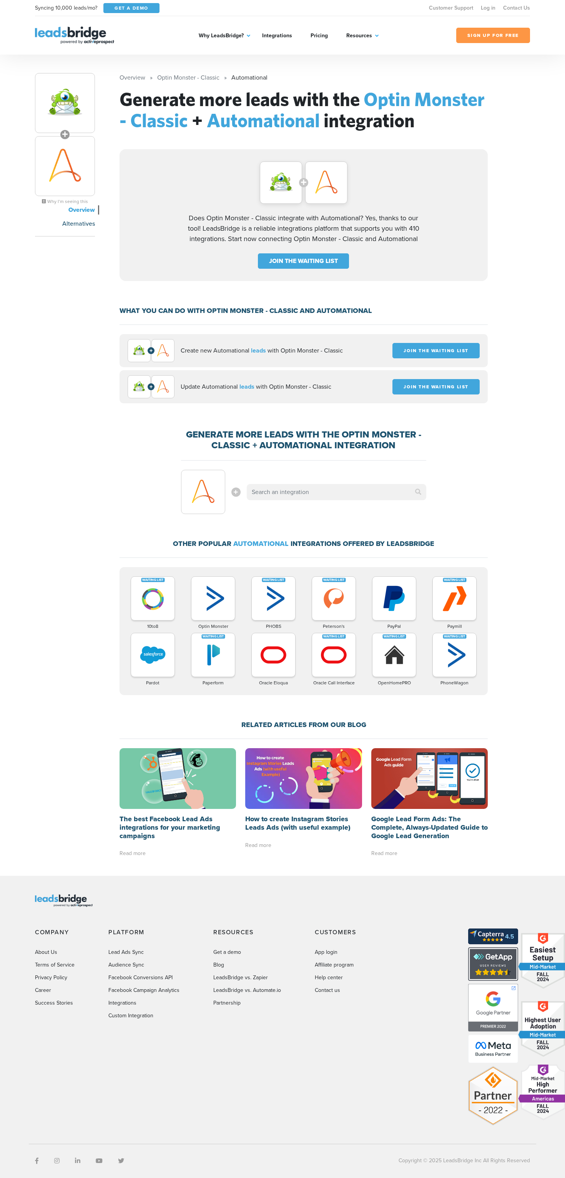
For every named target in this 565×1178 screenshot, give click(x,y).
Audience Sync (126, 965)
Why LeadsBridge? (221, 36)
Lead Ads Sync (126, 952)
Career (43, 990)
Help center (329, 977)
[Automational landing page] (65, 166)
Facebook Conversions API (140, 977)
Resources (359, 36)
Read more (133, 853)
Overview (81, 209)
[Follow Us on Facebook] (37, 1160)
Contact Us (516, 8)
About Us (46, 952)
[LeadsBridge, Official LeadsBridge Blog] (74, 34)
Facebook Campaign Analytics (143, 990)
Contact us (327, 990)
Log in (488, 8)
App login (326, 952)
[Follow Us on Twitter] (121, 1160)
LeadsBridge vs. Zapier (240, 977)
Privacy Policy (51, 977)
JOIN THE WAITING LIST (303, 260)
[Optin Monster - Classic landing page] (65, 103)
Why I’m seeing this (67, 201)
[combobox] (337, 492)
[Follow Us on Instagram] (57, 1160)
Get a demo (227, 952)
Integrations (277, 36)
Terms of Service (55, 965)
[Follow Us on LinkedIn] (77, 1160)
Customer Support (451, 8)
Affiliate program (334, 965)
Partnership (227, 1003)
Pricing (319, 36)
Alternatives (78, 223)
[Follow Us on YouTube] (99, 1160)
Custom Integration (130, 1016)
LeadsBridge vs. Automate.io (247, 990)
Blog (218, 965)
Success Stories (54, 1003)
